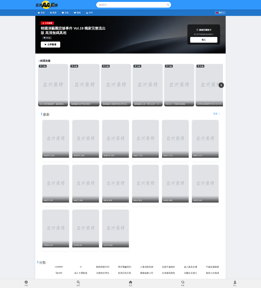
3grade (58, 273)
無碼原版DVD (102, 267)
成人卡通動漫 (80, 273)
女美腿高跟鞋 (168, 273)
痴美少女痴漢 (212, 273)
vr (81, 267)
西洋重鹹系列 (124, 267)
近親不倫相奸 (168, 267)
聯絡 (79, 12)
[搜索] (168, 4)
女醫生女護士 (190, 273)
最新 (54, 12)
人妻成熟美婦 (146, 267)
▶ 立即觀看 (50, 44)
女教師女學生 (102, 273)
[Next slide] (221, 85)
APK (91, 12)
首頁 (43, 12)
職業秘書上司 (146, 273)
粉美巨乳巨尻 (124, 273)
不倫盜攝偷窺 (212, 267)
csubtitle (59, 267)
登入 (204, 40)
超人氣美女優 (190, 267)
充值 (67, 12)
